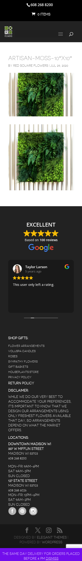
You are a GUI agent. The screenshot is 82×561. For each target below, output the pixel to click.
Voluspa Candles (22, 351)
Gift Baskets (18, 366)
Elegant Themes (52, 537)
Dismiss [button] (52, 558)
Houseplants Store (23, 371)
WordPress (52, 542)
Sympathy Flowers (23, 361)
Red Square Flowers (30, 65)
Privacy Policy (19, 377)
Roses (12, 356)
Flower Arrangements (26, 345)
